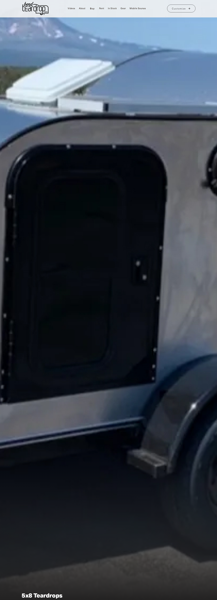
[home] (35, 8)
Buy (92, 8)
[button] (92, 9)
